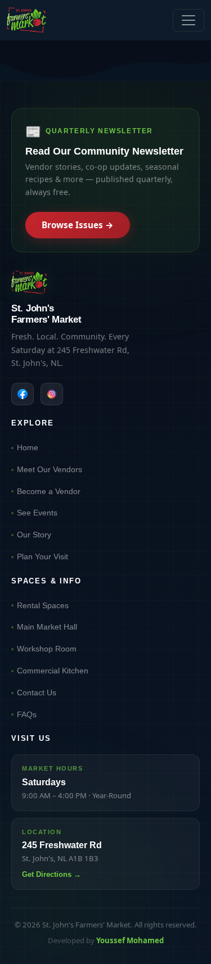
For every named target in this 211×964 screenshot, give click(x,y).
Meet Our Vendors (49, 469)
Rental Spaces (43, 605)
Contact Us (36, 692)
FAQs (27, 714)
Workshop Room (47, 648)
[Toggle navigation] (188, 20)
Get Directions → (51, 874)
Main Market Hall (47, 626)
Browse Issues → (78, 224)
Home (27, 447)
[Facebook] (22, 394)
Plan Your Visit (42, 556)
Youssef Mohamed (130, 940)
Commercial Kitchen (52, 670)
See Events (37, 512)
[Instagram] (52, 394)
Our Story (34, 534)
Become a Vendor (48, 491)
